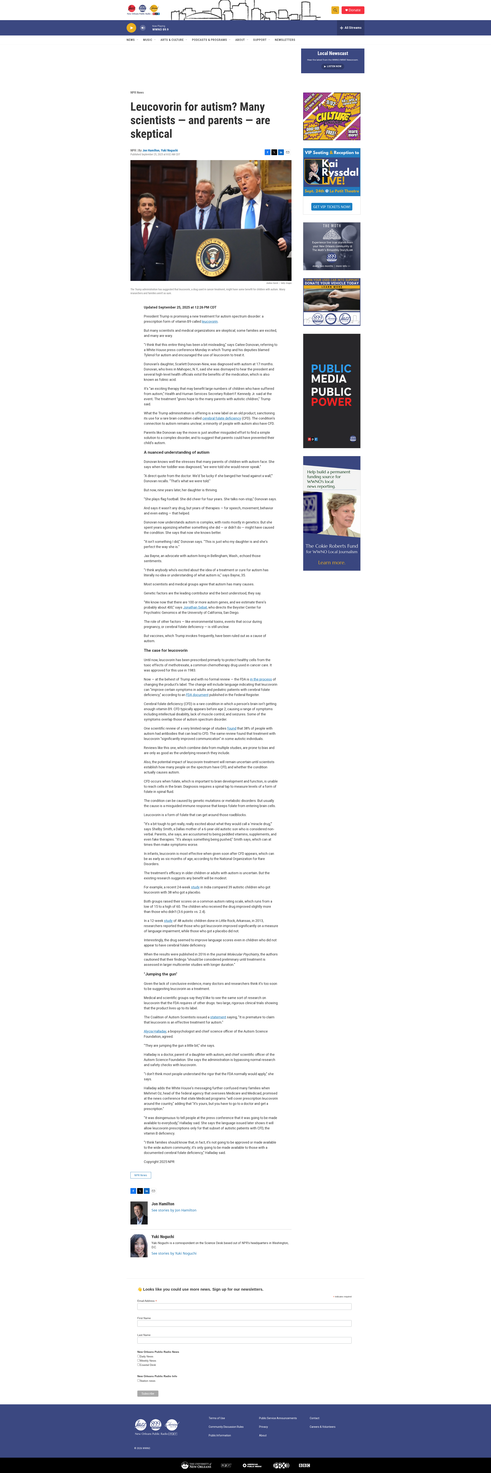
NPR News (137, 92)
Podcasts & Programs (209, 39)
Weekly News (148, 1360)
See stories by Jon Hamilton (174, 1210)
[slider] (149, 28)
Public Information (220, 1435)
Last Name (144, 1334)
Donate (355, 10)
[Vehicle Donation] (331, 302)
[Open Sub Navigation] (137, 39)
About (240, 39)
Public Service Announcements (278, 1418)
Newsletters (285, 39)
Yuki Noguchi (169, 150)
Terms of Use (217, 1418)
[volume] (143, 28)
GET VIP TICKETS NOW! (331, 206)
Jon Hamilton (151, 150)
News (131, 39)
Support (260, 39)
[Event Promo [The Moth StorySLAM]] (331, 246)
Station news (147, 1380)
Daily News (146, 1356)
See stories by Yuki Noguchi (174, 1253)
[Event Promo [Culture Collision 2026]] (331, 116)
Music (147, 39)
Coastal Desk (148, 1364)
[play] (131, 28)
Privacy (263, 1426)
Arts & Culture (172, 39)
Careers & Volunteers (322, 1426)
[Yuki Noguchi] (139, 1245)
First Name (144, 1318)
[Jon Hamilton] (139, 1212)
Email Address (147, 1301)
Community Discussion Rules (226, 1426)
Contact (314, 1418)
